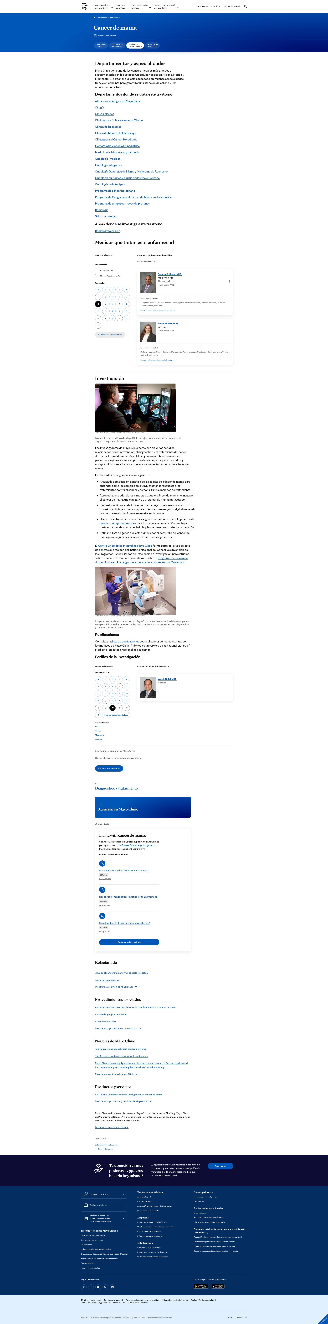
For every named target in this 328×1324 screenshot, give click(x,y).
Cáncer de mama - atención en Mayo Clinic (118, 757)
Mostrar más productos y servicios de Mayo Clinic (121, 1101)
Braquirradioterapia (105, 1021)
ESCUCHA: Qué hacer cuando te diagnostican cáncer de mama (128, 1094)
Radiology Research (107, 231)
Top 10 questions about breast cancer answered (120, 1048)
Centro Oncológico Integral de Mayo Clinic (125, 545)
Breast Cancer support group (137, 845)
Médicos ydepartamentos (135, 45)
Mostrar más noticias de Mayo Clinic (114, 1074)
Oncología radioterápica (110, 184)
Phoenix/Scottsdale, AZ (110, 276)
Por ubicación (101, 264)
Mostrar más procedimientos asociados (116, 1028)
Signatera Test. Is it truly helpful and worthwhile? (124, 922)
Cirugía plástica (104, 114)
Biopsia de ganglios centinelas (111, 1014)
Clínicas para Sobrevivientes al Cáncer (119, 120)
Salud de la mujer (106, 216)
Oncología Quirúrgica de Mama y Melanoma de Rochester (131, 171)
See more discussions (129, 942)
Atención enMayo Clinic (153, 45)
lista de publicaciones (125, 641)
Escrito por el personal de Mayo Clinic (115, 750)
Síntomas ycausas (101, 45)
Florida (98, 731)
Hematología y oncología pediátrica (117, 146)
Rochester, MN (106, 270)
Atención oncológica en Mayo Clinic (118, 101)
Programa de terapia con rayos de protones (122, 203)
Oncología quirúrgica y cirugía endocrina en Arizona (127, 178)
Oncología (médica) (107, 158)
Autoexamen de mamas (107, 979)
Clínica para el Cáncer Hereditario (116, 139)
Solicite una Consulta (107, 35)
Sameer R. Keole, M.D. (170, 274)
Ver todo (98, 739)
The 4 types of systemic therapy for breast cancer (121, 1056)
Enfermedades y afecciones (108, 17)
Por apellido (100, 283)
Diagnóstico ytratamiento (117, 45)
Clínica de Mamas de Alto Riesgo (115, 133)
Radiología (101, 210)
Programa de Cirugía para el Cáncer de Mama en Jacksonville (133, 197)
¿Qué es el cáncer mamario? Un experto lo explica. (121, 972)
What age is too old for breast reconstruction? (123, 870)
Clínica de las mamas (108, 126)
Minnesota (99, 735)
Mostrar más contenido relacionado (114, 986)
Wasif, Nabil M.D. (167, 679)
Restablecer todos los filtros (110, 334)
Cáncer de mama (115, 27)
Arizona (98, 726)
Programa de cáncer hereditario (115, 190)
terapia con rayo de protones (118, 523)
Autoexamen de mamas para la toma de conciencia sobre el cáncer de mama (136, 1007)
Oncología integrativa (108, 165)
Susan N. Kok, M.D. (168, 323)
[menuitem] (101, 45)
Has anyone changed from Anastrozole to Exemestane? (128, 896)
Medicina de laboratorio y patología (117, 152)
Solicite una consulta (109, 768)
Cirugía (99, 107)
